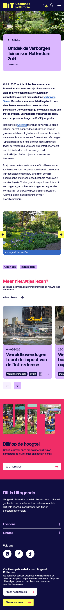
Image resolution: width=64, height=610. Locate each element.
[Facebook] (19, 554)
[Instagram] (7, 554)
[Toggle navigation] (59, 5)
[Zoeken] (52, 5)
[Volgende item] (17, 385)
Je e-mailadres (13, 466)
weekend (22, 125)
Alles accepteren (15, 602)
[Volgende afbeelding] (61, 234)
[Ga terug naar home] (16, 5)
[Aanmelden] (57, 466)
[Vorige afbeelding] (3, 234)
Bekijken (48, 374)
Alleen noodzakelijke (16, 592)
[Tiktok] (30, 554)
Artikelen (16, 40)
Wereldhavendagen (16, 374)
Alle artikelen (10, 297)
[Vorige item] (7, 385)
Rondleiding (28, 267)
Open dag (10, 267)
